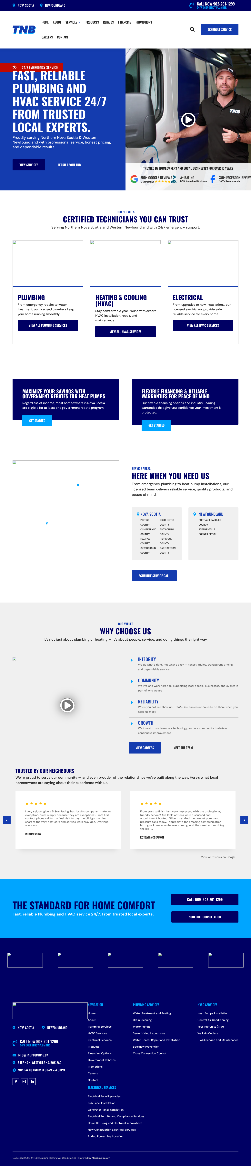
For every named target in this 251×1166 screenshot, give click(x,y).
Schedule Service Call (154, 575)
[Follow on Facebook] (16, 1081)
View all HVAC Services (125, 331)
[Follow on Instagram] (24, 1081)
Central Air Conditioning (213, 1020)
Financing (124, 22)
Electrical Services (100, 1040)
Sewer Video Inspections (149, 1033)
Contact (62, 37)
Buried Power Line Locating (105, 1136)
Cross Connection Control (149, 1053)
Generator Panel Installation (106, 1109)
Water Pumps (141, 1026)
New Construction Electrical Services (112, 1129)
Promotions (144, 22)
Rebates (108, 22)
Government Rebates (101, 1060)
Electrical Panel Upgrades (104, 1096)
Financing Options (100, 1053)
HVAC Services (97, 1033)
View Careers (145, 747)
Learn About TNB (69, 164)
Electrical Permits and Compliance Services (116, 1116)
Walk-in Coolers (207, 1033)
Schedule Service (219, 29)
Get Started (37, 420)
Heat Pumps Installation (212, 1013)
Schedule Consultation (205, 917)
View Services (28, 164)
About (57, 22)
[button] (244, 820)
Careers (47, 37)
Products (92, 22)
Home (45, 22)
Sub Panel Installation (101, 1103)
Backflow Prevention (146, 1046)
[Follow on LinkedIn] (32, 1081)
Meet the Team (183, 747)
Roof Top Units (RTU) (210, 1026)
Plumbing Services (100, 1026)
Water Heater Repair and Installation (156, 1040)
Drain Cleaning (142, 1020)
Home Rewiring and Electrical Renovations (115, 1123)
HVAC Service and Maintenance (217, 1040)
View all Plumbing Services (48, 325)
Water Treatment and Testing (152, 1013)
